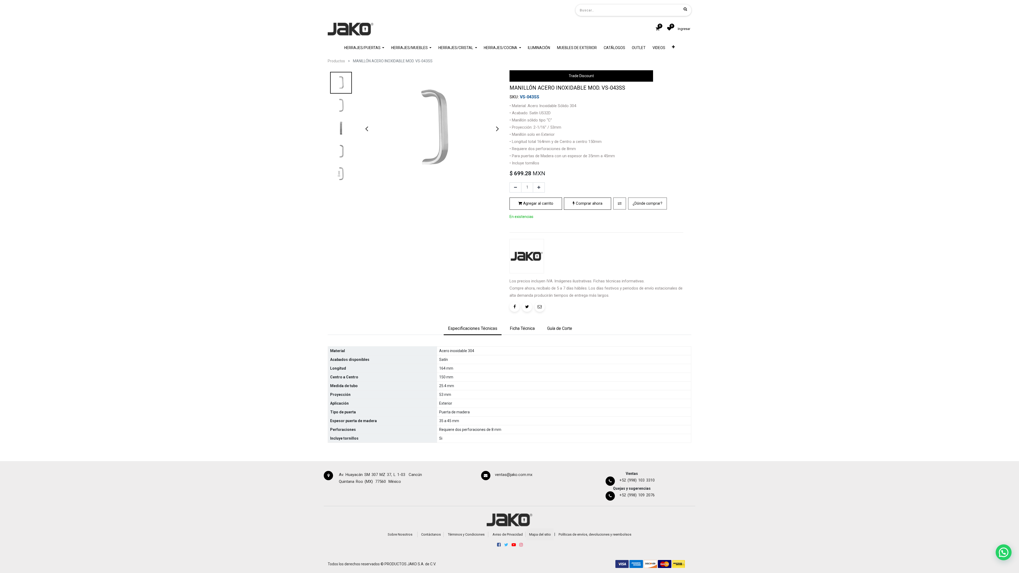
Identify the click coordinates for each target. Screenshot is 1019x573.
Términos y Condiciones (466, 534)
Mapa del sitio (540, 534)
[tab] (473, 329)
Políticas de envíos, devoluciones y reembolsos (595, 534)
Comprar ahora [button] (588, 203)
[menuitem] (539, 48)
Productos (336, 61)
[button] (674, 48)
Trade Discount (581, 76)
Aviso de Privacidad (508, 534)
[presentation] (366, 128)
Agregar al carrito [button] (537, 203)
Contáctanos (431, 534)
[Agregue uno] (539, 187)
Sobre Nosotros (400, 534)
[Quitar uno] (515, 187)
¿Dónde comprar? (647, 203)
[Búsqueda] (685, 9)
